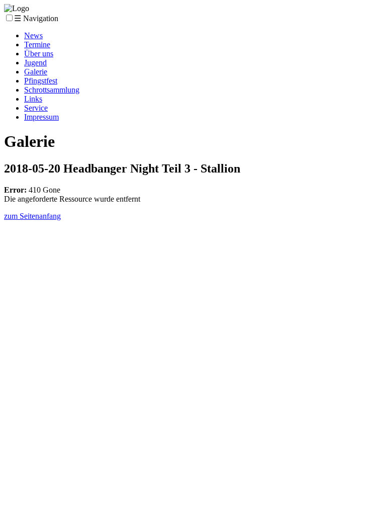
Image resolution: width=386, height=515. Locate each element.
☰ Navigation (36, 18)
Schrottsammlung (51, 89)
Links (33, 99)
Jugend (35, 62)
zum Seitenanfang (32, 216)
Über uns (38, 53)
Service (36, 108)
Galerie (35, 71)
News (33, 35)
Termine (37, 44)
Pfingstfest (40, 80)
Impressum (41, 117)
